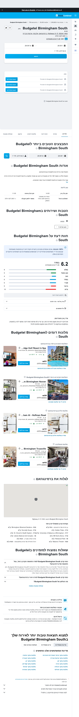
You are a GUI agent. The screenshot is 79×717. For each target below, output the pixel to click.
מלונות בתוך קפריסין (29, 664)
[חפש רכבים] (75, 30)
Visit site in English (28, 10)
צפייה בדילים (24, 363)
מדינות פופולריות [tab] (60, 645)
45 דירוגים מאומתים (53, 39)
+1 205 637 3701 (61, 36)
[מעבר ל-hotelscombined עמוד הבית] (64, 15)
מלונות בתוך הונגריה (29, 658)
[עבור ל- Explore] (75, 39)
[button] (2, 10)
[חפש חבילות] (75, 35)
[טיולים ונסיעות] (75, 45)
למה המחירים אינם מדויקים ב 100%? (54, 692)
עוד (67, 182)
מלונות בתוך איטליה (61, 667)
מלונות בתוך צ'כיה (62, 664)
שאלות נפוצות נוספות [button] (36, 586)
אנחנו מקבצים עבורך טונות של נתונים (54, 689)
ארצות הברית (59, 22)
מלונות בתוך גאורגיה (29, 669)
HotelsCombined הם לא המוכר (56, 685)
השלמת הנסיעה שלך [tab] (30, 645)
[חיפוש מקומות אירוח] (75, 26)
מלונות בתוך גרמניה (29, 655)
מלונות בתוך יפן (63, 661)
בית (67, 22)
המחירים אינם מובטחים (21, 679)
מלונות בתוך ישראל (29, 667)
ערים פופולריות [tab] (46, 645)
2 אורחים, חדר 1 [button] (60, 51)
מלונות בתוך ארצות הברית (59, 658)
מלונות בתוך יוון (31, 661)
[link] (52, 368)
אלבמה (46, 22)
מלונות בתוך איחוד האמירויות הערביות (55, 655)
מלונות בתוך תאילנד (61, 669)
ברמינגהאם (34, 22)
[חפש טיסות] (75, 22)
